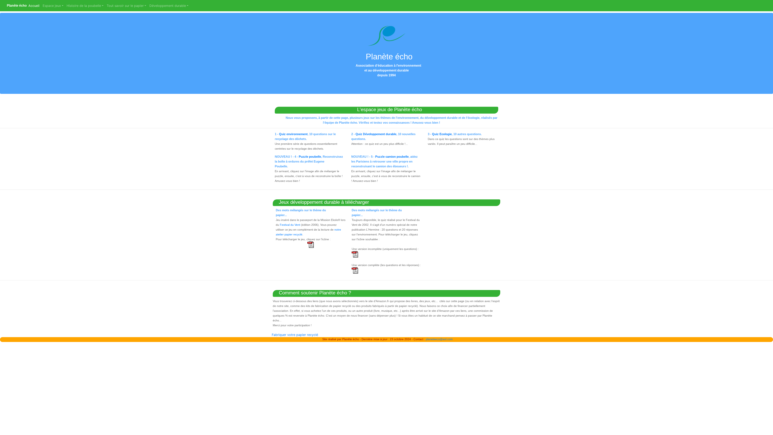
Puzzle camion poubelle (392, 156)
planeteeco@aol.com (439, 339)
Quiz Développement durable (375, 134)
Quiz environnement (293, 134)
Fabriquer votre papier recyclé (295, 335)
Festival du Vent (290, 224)
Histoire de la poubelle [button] (84, 6)
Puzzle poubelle (310, 156)
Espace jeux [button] (52, 6)
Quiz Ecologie (442, 134)
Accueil (34, 6)
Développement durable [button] (167, 6)
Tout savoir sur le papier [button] (125, 6)
